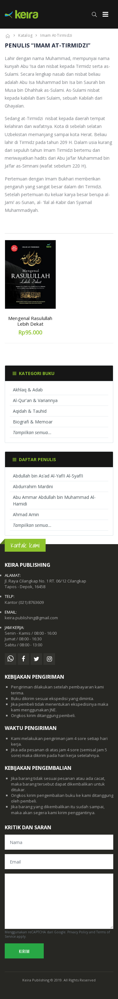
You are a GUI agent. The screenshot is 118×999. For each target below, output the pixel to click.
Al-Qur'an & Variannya (35, 400)
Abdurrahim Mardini (33, 486)
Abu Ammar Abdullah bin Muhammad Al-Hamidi (54, 500)
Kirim (24, 951)
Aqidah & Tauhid (30, 411)
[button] (94, 14)
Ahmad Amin (26, 514)
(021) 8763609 (31, 602)
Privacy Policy (77, 932)
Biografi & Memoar (33, 422)
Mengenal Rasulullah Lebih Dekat (30, 321)
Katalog (25, 35)
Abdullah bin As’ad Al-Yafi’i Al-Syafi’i (48, 476)
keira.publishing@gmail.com (31, 618)
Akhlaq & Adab (28, 390)
